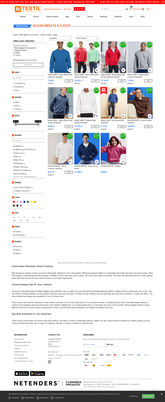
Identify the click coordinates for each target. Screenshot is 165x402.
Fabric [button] (17, 227)
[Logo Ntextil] (28, 9)
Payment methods (21, 345)
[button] (127, 9)
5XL (27, 220)
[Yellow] (31, 202)
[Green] (28, 202)
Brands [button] (18, 135)
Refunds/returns (20, 352)
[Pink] (17, 202)
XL (34, 217)
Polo (78, 17)
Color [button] (17, 197)
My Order (67, 9)
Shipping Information (52, 9)
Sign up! (109, 344)
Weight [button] (18, 182)
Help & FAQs (19, 355)
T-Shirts (36, 17)
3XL (14, 220)
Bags (67, 17)
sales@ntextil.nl (54, 346)
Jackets (90, 17)
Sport (131, 17)
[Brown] (14, 206)
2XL (39, 217)
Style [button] (17, 72)
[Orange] (35, 202)
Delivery (17, 349)
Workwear (118, 17)
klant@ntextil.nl (54, 341)
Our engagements (21, 358)
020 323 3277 (53, 352)
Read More (117, 394)
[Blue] (24, 202)
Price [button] (17, 116)
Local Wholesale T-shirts (23, 361)
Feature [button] (18, 241)
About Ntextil (19, 339)
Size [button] (16, 213)
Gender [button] (18, 97)
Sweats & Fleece (52, 17)
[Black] (17, 206)
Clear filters (28, 65)
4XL (21, 220)
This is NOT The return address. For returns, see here (99, 386)
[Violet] (21, 202)
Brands (23, 17)
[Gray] (21, 206)
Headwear (103, 17)
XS (14, 217)
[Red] (14, 202)
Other (143, 17)
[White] (38, 202)
